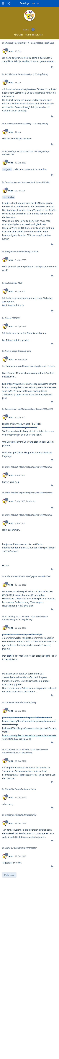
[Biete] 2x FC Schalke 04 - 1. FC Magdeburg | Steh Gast (29, 43)
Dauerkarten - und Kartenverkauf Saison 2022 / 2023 (29, 409)
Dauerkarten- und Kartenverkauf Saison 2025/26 (27, 182)
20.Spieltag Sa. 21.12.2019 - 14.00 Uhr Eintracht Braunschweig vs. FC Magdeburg (25, 618)
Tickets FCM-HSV (12, 318)
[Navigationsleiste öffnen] (3, 3)
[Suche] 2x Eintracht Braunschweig (20, 702)
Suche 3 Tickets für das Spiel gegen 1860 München (27, 576)
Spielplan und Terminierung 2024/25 (21, 251)
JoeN (9, 169)
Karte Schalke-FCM (13, 283)
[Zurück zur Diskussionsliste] (9, 3)
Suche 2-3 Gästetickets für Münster (20, 848)
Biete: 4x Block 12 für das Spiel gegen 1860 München (28, 467)
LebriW (10, 197)
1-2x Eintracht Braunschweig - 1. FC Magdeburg (26, 74)
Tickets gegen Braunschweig (18, 351)
